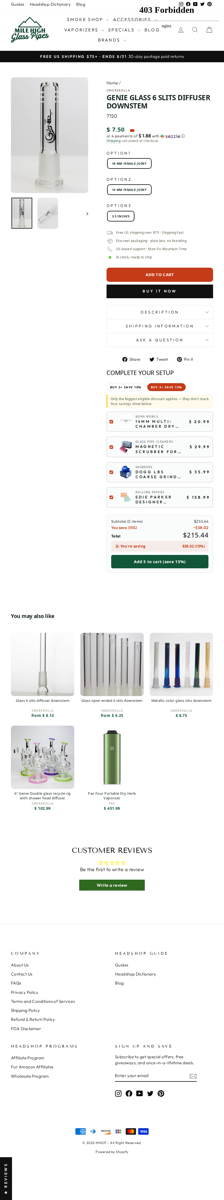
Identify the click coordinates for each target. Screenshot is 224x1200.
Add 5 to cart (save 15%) (159, 561)
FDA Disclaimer (26, 1028)
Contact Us (22, 974)
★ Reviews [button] (5, 1178)
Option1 (119, 153)
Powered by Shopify (112, 1151)
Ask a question (160, 340)
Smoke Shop (86, 19)
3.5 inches (121, 216)
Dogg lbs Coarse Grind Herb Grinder (156, 474)
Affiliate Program (28, 1057)
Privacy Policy (24, 992)
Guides (17, 4)
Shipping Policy (25, 1010)
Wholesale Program (30, 1076)
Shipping (114, 141)
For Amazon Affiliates (32, 1066)
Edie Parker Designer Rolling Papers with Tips (154, 499)
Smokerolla (118, 90)
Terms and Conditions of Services (43, 1001)
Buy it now (160, 291)
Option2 (119, 179)
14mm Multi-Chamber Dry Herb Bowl (155, 424)
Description (160, 312)
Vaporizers (82, 29)
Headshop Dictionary (50, 4)
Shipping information (160, 326)
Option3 (119, 205)
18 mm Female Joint (129, 163)
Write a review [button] (112, 885)
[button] (160, 136)
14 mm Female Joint (129, 190)
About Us (20, 965)
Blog (80, 4)
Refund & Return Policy (33, 1019)
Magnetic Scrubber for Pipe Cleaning (157, 449)
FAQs (16, 983)
